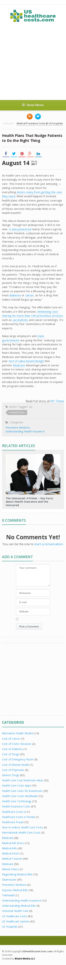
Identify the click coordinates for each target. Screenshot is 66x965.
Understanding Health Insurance (25, 431)
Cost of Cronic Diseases (17, 744)
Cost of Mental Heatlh (15, 764)
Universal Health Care (15, 911)
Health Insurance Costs (16, 806)
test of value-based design (26, 361)
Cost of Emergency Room (18, 759)
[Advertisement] (33, 61)
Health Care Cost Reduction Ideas (22, 780)
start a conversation (48, 544)
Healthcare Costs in (14, 812)
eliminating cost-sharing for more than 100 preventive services (32, 314)
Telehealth (8, 895)
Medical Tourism (12, 858)
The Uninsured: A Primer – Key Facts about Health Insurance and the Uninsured (29, 501)
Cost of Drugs (10, 754)
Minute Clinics (10, 869)
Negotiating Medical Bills (17, 874)
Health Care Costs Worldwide (20, 796)
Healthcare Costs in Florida (18, 817)
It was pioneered (20, 229)
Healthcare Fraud (12, 822)
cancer (29, 295)
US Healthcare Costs (14, 916)
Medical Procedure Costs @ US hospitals (40, 123)
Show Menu (35, 105)
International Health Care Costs (21, 832)
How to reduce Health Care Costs (22, 827)
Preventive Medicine (18, 427)
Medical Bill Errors (13, 843)
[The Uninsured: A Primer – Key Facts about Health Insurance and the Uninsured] (33, 455)
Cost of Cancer (11, 738)
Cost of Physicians (13, 770)
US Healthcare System (15, 921)
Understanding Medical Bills (19, 905)
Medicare (19, 365)
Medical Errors (11, 853)
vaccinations (20, 320)
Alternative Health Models (18, 733)
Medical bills (9, 848)
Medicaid (7, 838)
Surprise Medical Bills (15, 890)
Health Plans (17, 412)
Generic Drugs (10, 775)
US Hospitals (10, 926)
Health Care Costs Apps (16, 785)
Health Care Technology (17, 801)
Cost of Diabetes (12, 749)
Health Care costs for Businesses (22, 791)
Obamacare (9, 879)
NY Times (57, 401)
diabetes (15, 295)
